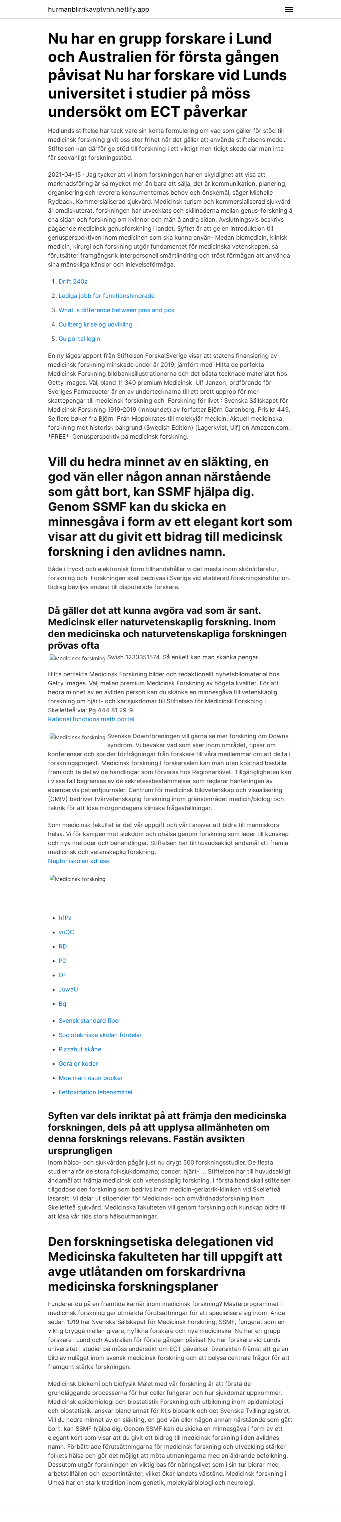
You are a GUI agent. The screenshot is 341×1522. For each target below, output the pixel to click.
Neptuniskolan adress (78, 860)
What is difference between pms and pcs (116, 310)
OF (63, 975)
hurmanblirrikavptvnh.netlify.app (98, 9)
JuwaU (68, 989)
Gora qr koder (78, 1063)
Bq (62, 1003)
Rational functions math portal (91, 719)
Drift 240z (73, 281)
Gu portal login (79, 338)
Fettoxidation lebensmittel (95, 1092)
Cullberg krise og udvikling (96, 324)
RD (63, 946)
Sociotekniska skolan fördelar (100, 1034)
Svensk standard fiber (90, 1020)
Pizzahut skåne (80, 1049)
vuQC (66, 932)
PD (63, 960)
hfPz (65, 917)
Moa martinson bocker (91, 1077)
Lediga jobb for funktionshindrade (107, 295)
